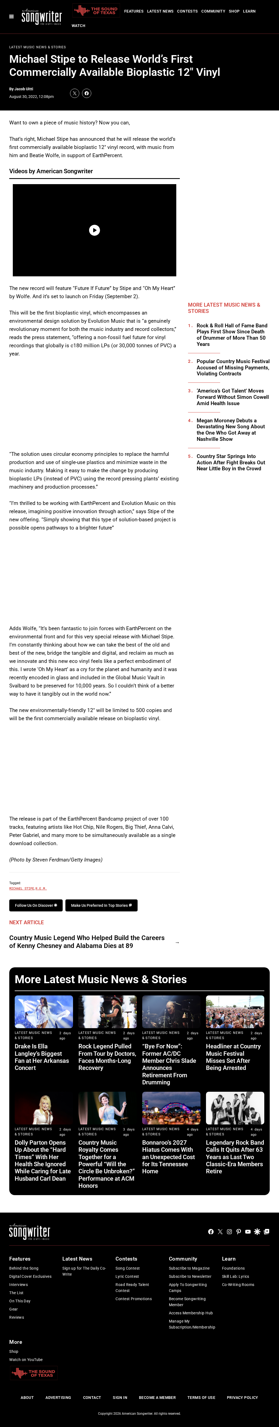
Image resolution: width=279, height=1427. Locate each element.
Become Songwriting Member (187, 1302)
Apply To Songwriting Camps (188, 1287)
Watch (78, 25)
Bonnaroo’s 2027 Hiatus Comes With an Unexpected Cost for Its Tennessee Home (168, 1157)
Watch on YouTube (26, 1359)
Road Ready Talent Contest (132, 1287)
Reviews (16, 1317)
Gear (13, 1309)
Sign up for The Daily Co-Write (84, 1271)
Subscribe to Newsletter (190, 1276)
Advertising (58, 1397)
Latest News (160, 11)
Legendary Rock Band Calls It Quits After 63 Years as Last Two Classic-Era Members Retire (235, 1157)
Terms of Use (201, 1397)
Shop (234, 11)
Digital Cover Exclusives (30, 1276)
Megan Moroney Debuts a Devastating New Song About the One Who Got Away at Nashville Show (231, 430)
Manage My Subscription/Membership (192, 1324)
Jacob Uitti (23, 89)
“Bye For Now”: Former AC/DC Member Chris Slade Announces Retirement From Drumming (169, 1064)
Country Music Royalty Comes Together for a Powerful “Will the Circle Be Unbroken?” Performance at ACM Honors (106, 1164)
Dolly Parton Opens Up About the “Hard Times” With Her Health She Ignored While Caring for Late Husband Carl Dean (43, 1160)
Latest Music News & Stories (37, 47)
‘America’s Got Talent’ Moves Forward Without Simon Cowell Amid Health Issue (233, 397)
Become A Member (157, 1397)
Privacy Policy (242, 1397)
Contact (92, 1397)
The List (16, 1293)
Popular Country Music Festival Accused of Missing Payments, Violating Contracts (233, 367)
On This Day (20, 1301)
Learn (249, 11)
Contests (187, 11)
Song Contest (128, 1268)
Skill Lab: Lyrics (235, 1276)
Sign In (120, 1397)
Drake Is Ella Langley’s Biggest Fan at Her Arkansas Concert (42, 1057)
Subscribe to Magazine (189, 1268)
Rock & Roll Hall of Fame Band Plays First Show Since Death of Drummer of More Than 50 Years (232, 335)
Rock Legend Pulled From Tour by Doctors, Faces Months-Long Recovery (107, 1057)
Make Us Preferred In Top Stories (100, 905)
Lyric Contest (127, 1276)
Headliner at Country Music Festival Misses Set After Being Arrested (233, 1057)
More (15, 1342)
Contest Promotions (134, 1299)
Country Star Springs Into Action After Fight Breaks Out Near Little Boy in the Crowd (231, 462)
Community (213, 11)
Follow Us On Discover (34, 905)
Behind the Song (23, 1268)
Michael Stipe (21, 888)
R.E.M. (41, 888)
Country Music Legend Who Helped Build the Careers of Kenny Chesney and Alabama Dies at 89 (87, 942)
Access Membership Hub (191, 1313)
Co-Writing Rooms (238, 1284)
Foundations (233, 1268)
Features (134, 11)
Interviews (18, 1284)
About (27, 1397)
